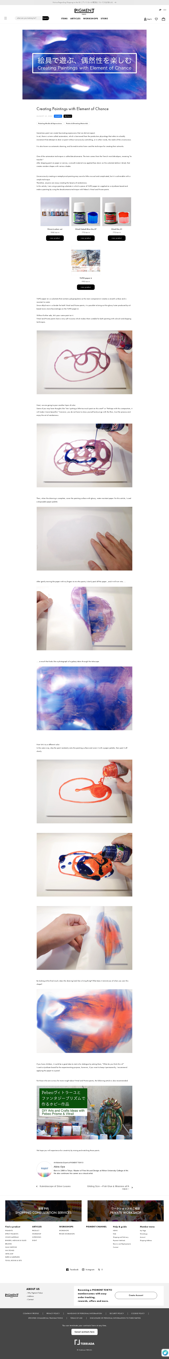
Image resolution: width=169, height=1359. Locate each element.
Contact (115, 1247)
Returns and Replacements (122, 1244)
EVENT (34, 1240)
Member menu (147, 1226)
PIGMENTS (9, 1231)
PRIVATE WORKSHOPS (67, 1234)
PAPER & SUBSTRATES (12, 1257)
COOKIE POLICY (138, 1313)
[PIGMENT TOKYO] (11, 1296)
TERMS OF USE (76, 1318)
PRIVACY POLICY (53, 1313)
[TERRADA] (84, 1341)
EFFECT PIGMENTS (11, 1234)
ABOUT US (33, 1289)
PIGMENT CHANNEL (96, 1226)
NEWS (115, 1231)
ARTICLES (37, 1226)
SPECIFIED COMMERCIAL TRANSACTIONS (45, 1318)
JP (160, 9)
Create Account (136, 1295)
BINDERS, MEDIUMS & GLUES (15, 1240)
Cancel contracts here (85, 1332)
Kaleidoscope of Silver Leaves (55, 1186)
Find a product (12, 1226)
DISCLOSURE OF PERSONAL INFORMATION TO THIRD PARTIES (115, 1318)
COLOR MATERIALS (12, 1237)
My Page (143, 1231)
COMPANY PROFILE (31, 1313)
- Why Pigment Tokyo (34, 1293)
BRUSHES (8, 1244)
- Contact (30, 1299)
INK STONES (9, 1250)
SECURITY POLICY (117, 1313)
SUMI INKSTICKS (11, 1247)
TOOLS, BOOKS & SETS (13, 1260)
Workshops (143, 1234)
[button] (5, 18)
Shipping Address (146, 1240)
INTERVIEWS (36, 1237)
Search (46, 18)
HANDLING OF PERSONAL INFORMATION (84, 1313)
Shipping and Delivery (120, 1237)
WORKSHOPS (66, 1226)
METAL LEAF (9, 1254)
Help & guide (120, 1226)
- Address (30, 1296)
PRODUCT (35, 1231)
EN (164, 9)
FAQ (114, 1234)
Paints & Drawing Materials (77, 123)
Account (142, 1237)
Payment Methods (119, 1240)
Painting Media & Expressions (50, 123)
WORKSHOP (36, 1234)
